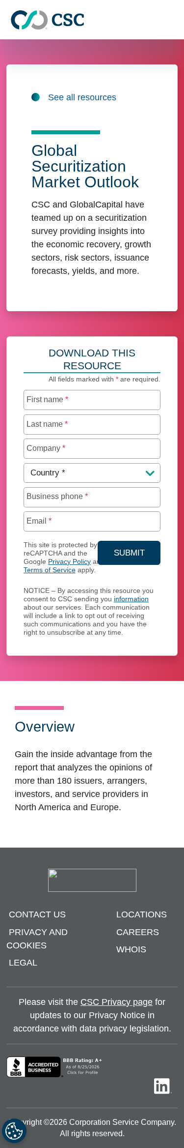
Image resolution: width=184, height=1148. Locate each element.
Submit (137, 553)
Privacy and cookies (37, 938)
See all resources (82, 97)
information (131, 599)
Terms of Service (50, 570)
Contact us (37, 915)
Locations (141, 915)
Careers (137, 932)
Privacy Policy (69, 561)
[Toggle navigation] (171, 20)
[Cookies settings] (14, 1131)
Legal (23, 963)
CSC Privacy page (116, 1002)
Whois (131, 950)
